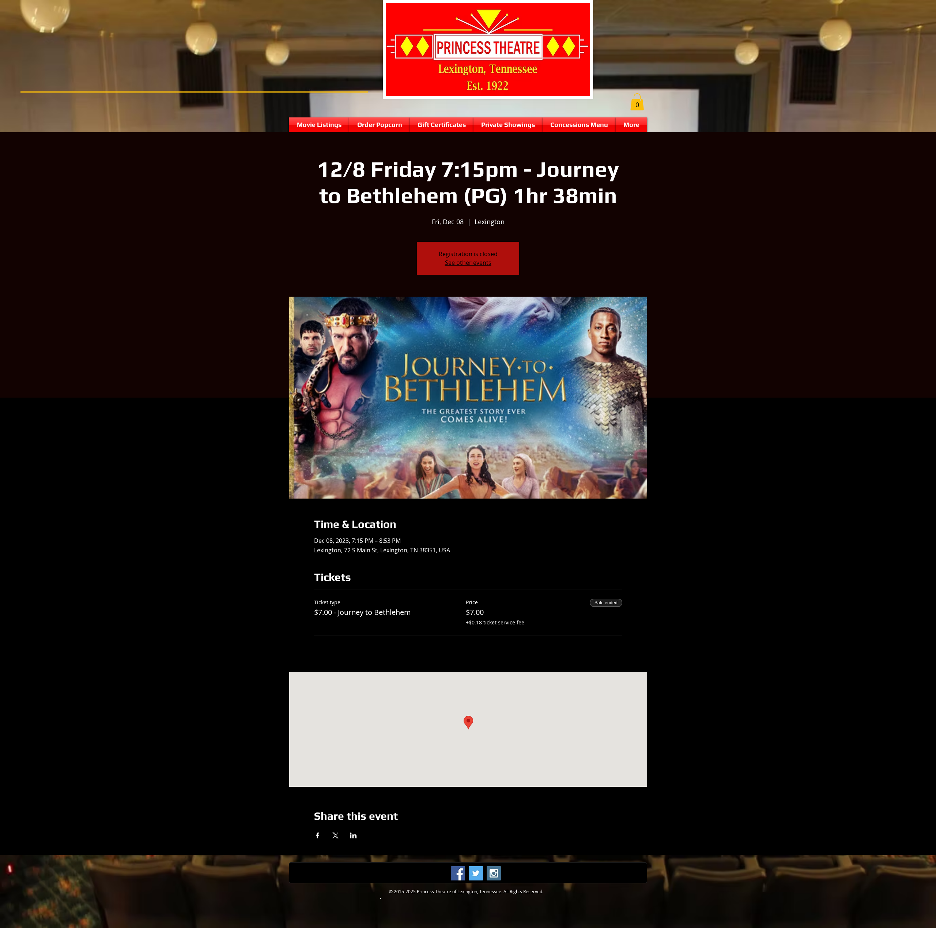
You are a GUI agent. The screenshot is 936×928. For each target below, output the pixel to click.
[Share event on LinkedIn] (353, 835)
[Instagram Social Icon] (494, 873)
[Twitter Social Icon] (476, 873)
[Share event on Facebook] (317, 835)
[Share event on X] (335, 835)
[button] (637, 101)
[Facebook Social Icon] (458, 873)
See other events (468, 263)
